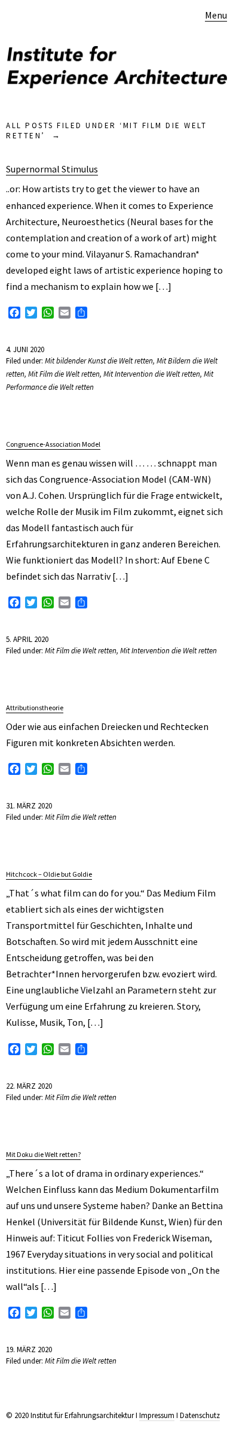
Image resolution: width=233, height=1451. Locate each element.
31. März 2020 (29, 806)
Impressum (156, 1415)
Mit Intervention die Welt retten (151, 374)
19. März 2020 (29, 1349)
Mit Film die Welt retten (64, 374)
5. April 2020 (27, 639)
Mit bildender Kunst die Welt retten (99, 361)
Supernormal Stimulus (52, 169)
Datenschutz (200, 1415)
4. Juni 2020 (25, 349)
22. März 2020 (29, 1086)
